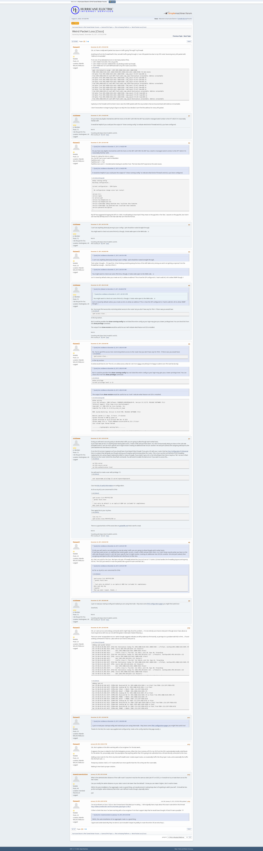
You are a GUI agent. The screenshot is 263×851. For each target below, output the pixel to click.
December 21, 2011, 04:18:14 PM (99, 224)
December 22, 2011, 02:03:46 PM (99, 343)
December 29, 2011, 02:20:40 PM (99, 717)
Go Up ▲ (190, 849)
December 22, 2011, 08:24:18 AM (99, 285)
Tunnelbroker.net (182, 19)
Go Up (73, 829)
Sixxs (107, 135)
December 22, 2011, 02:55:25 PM (99, 438)
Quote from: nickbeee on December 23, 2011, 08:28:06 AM (110, 721)
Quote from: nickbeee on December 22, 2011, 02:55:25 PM (110, 546)
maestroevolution (80, 774)
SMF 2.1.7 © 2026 (74, 849)
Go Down (75, 41)
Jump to (164, 837)
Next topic (187, 36)
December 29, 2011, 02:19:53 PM (99, 627)
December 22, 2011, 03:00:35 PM (99, 542)
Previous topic (178, 36)
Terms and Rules (182, 849)
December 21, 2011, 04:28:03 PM (99, 251)
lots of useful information (105, 486)
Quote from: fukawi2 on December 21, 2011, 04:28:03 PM (110, 289)
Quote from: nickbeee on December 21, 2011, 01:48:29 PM (110, 146)
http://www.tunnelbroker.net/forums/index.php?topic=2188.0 (111, 806)
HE (102, 135)
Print (189, 41)
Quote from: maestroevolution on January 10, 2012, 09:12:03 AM (112, 815)
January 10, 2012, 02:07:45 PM (99, 801)
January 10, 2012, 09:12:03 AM (99, 774)
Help (176, 849)
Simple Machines (84, 849)
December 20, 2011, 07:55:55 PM (99, 47)
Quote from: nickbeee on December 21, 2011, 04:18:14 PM (110, 255)
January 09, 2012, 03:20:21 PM (99, 744)
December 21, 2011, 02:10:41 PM (99, 142)
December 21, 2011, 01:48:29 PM (99, 115)
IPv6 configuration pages (155, 604)
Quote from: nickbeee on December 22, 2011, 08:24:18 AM (110, 347)
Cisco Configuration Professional (178, 451)
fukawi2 (76, 47)
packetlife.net (123, 526)
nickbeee (76, 115)
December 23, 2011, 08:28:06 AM (99, 600)
